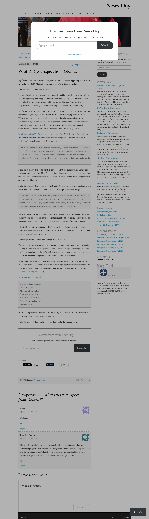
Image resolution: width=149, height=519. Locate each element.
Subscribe (105, 45)
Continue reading (75, 53)
